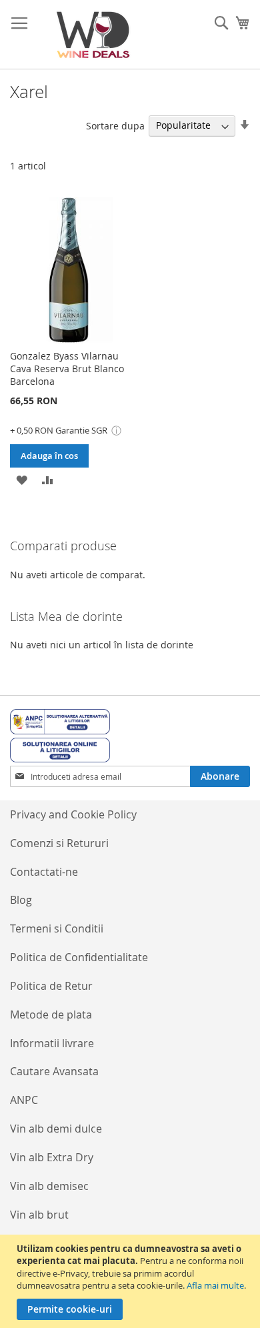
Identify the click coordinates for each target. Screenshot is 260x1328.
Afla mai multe (215, 1285)
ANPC (24, 1100)
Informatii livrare (52, 1043)
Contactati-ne (44, 871)
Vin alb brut (39, 1214)
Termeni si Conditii (56, 928)
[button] (21, 479)
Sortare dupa (115, 125)
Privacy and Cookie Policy (73, 814)
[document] (132, 1281)
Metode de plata (51, 1014)
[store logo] (93, 34)
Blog (21, 899)
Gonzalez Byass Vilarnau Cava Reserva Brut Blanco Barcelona (67, 369)
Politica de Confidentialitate (79, 957)
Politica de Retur (51, 985)
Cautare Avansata (54, 1071)
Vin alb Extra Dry (51, 1157)
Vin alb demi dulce (56, 1128)
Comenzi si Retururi (59, 843)
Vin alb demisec (49, 1186)
